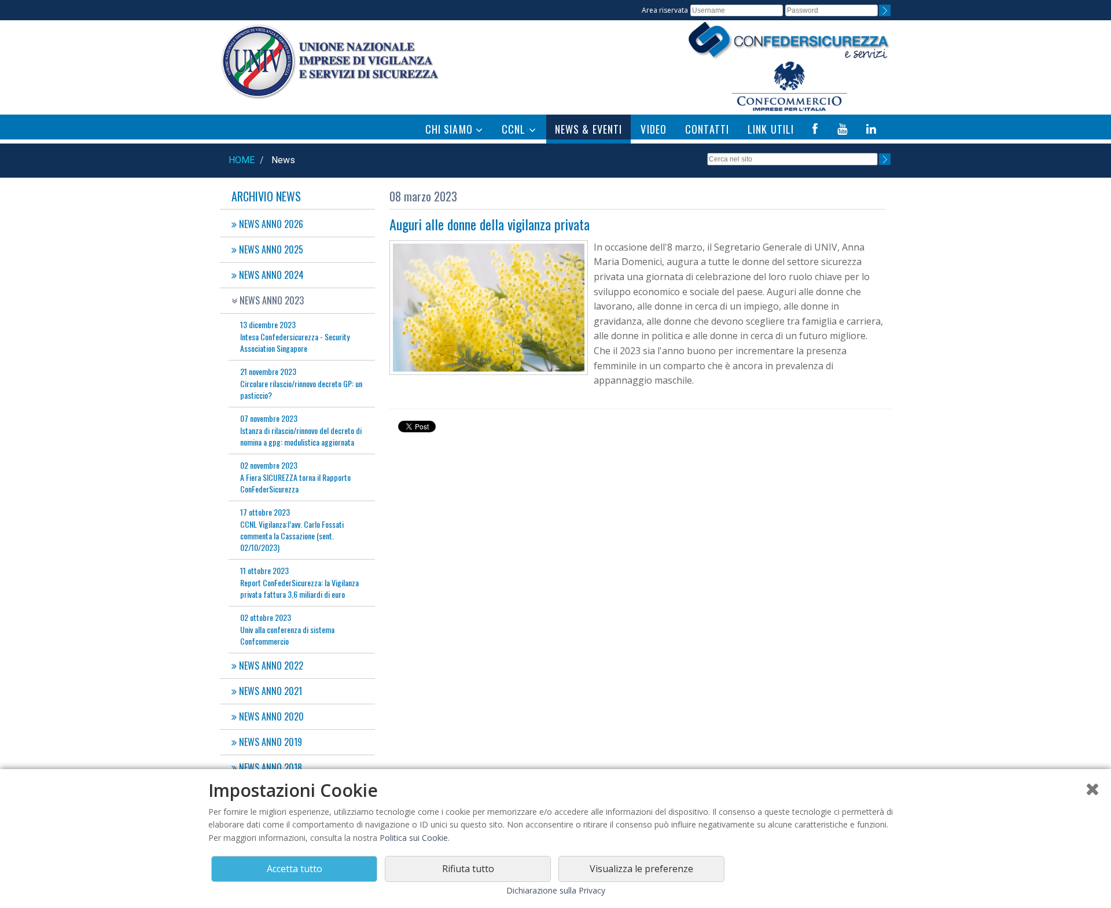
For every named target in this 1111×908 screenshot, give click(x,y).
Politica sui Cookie (414, 837)
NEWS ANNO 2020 (270, 716)
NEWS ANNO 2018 (269, 767)
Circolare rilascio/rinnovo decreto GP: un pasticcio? (301, 383)
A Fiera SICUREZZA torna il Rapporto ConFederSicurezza (295, 477)
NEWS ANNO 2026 (270, 224)
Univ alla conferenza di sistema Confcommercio (287, 629)
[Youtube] (842, 129)
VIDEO (654, 129)
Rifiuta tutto (468, 868)
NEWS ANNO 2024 (270, 275)
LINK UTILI (771, 129)
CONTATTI (707, 129)
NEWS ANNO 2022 (270, 665)
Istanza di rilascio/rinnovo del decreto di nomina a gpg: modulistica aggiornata (301, 430)
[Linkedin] (871, 129)
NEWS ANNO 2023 (270, 300)
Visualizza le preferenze (641, 868)
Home (242, 160)
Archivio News (266, 196)
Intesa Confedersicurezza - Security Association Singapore (295, 336)
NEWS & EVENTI (589, 129)
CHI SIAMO (450, 129)
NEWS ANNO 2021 (269, 691)
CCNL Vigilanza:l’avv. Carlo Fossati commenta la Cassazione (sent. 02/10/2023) (292, 529)
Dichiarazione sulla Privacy (555, 890)
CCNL (515, 129)
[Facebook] (815, 129)
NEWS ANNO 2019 (269, 742)
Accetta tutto (294, 868)
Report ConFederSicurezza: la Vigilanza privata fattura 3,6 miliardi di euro (299, 582)
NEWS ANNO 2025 (270, 249)
